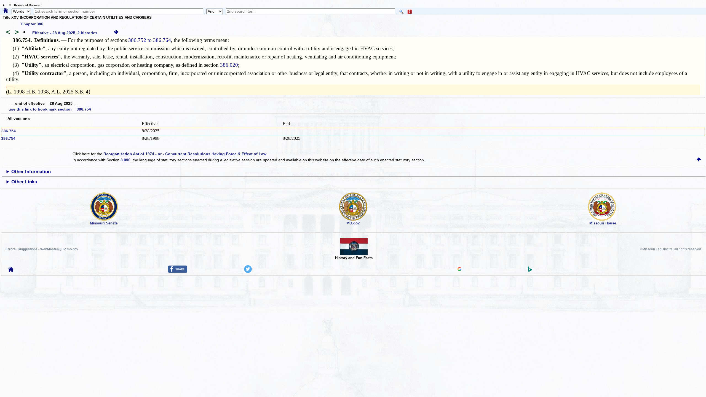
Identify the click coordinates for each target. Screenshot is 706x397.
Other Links (24, 181)
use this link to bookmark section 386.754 (50, 109)
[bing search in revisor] (530, 270)
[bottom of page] (116, 33)
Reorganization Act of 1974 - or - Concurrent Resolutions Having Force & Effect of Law (184, 154)
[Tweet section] (248, 271)
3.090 (125, 160)
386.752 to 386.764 (149, 40)
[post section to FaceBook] (177, 271)
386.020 (229, 65)
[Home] (5, 11)
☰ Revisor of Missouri (23, 5)
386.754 (8, 131)
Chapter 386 (32, 24)
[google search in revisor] (459, 269)
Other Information (31, 171)
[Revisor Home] (11, 270)
